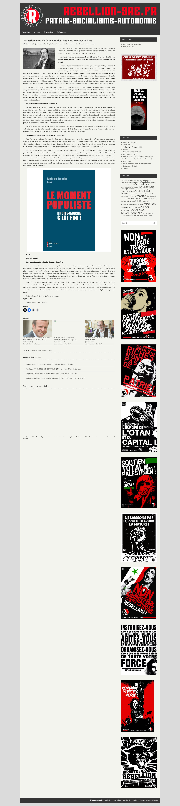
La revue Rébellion (76, 44)
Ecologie (124, 189)
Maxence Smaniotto (139, 198)
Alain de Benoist (31, 350)
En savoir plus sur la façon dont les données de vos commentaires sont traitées (69, 437)
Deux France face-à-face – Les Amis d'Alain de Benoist (53, 364)
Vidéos (125, 168)
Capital (144, 182)
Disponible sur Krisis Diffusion (37, 302)
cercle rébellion (126, 185)
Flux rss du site (128, 46)
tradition (128, 215)
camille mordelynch (130, 182)
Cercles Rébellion (140, 184)
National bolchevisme (128, 201)
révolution (129, 207)
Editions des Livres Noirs (132, 152)
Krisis (39, 350)
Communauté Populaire (128, 187)
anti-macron (138, 180)
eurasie (131, 189)
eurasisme (138, 189)
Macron (44, 350)
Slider (50, 350)
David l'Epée (148, 187)
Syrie (145, 213)
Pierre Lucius (146, 201)
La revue (37, 32)
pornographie (133, 204)
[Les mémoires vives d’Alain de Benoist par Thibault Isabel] (99, 328)
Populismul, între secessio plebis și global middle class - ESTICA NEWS (58, 378)
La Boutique (61, 32)
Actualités (26, 32)
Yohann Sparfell (147, 215)
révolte (123, 207)
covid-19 (138, 187)
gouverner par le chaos (135, 193)
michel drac (153, 199)
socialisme (125, 210)
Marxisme (124, 199)
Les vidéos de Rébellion (132, 44)
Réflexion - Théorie (89, 44)
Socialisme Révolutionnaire (132, 211)
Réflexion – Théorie (130, 166)
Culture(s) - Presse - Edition (59, 44)
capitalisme (151, 182)
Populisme (124, 204)
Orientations (48, 32)
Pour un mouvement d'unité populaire (137, 164)
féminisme (139, 191)
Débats (125, 149)
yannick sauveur (136, 215)
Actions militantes (43, 44)
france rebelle (130, 191)
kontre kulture (145, 193)
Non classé (127, 161)
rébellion (150, 204)
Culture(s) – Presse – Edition (133, 147)
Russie (140, 204)
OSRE (138, 201)
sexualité (138, 207)
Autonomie (147, 180)
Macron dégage (151, 196)
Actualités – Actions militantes (148, 800)
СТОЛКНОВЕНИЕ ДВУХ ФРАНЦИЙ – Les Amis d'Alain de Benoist (57, 369)
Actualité (126, 145)
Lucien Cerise (131, 196)
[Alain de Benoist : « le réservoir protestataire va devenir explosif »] (68, 328)
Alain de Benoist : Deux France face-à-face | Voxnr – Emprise (55, 374)
